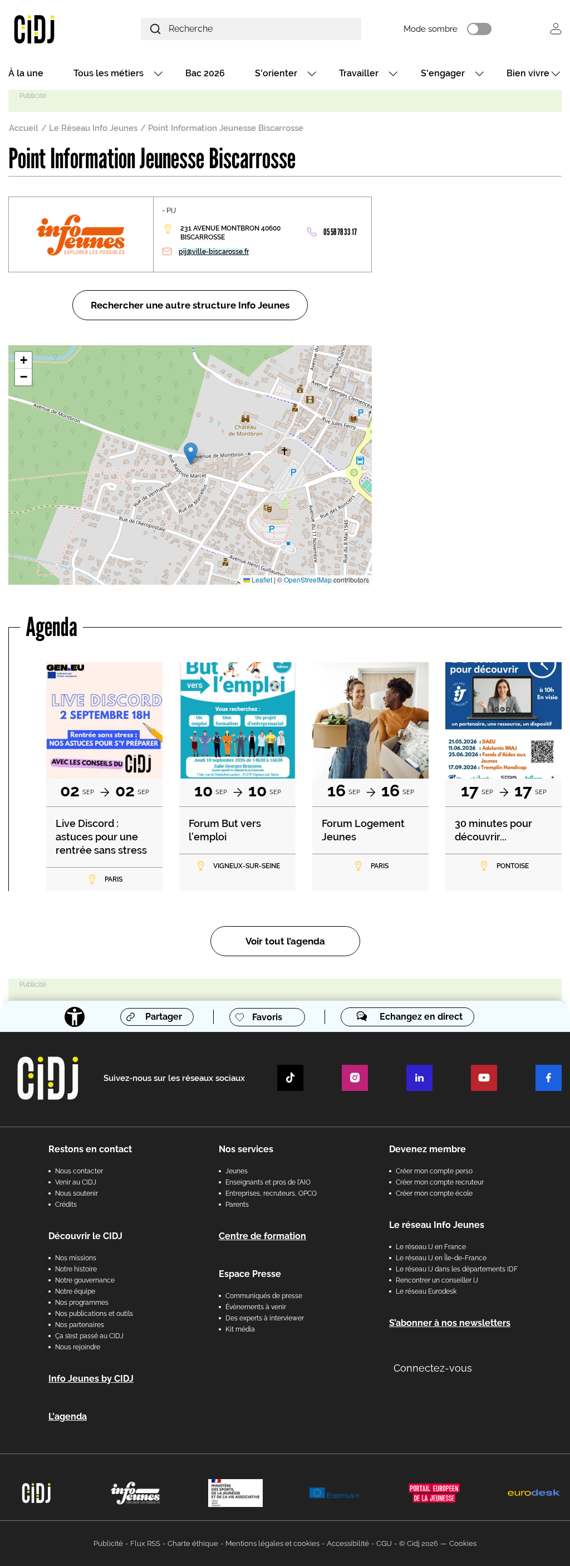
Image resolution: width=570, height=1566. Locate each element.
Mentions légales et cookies (272, 1543)
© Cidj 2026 (418, 1543)
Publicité (108, 1543)
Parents (237, 1204)
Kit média (240, 1329)
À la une (25, 73)
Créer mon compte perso (434, 1171)
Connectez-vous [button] (433, 1368)
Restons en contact (90, 1149)
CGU (384, 1543)
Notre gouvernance (85, 1280)
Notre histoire (76, 1269)
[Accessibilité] (75, 1017)
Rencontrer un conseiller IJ (437, 1280)
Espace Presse (250, 1274)
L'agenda (67, 1416)
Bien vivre (528, 73)
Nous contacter (79, 1171)
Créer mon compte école (434, 1193)
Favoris (267, 1017)
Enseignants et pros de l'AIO (268, 1182)
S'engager (443, 73)
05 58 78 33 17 (340, 232)
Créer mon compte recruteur (440, 1182)
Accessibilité (348, 1543)
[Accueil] (53, 28)
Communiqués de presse (263, 1296)
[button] (191, 453)
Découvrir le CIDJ (85, 1236)
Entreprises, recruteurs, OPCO (271, 1193)
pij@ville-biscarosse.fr (214, 252)
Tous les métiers (108, 73)
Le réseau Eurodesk (426, 1291)
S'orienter (276, 73)
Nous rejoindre (77, 1347)
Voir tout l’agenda (285, 941)
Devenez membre (427, 1149)
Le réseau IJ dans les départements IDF (457, 1269)
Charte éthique (193, 1543)
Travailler (359, 73)
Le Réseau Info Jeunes (93, 128)
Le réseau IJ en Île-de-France (441, 1258)
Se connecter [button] (556, 29)
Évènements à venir (255, 1307)
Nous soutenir (76, 1193)
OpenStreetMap (308, 579)
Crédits (66, 1204)
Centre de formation (262, 1236)
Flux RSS (145, 1543)
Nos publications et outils (94, 1314)
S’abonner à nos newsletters (449, 1323)
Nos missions (75, 1258)
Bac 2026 (205, 73)
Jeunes (236, 1171)
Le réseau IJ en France (431, 1247)
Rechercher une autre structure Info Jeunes (190, 305)
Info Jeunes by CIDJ (91, 1378)
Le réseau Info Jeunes (436, 1225)
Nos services (246, 1149)
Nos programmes (82, 1302)
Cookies (462, 1543)
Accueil (23, 128)
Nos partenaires (79, 1325)
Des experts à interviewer (264, 1318)
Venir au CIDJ (75, 1182)
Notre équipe (75, 1291)
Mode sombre (431, 29)
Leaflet (261, 579)
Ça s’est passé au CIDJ (89, 1336)
